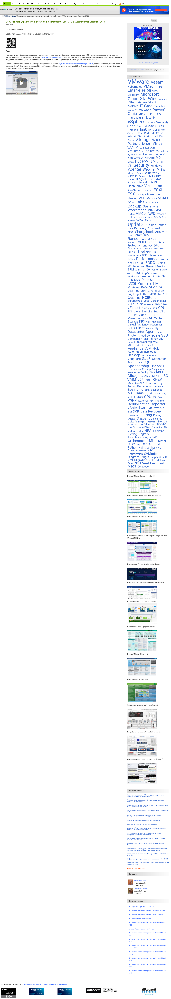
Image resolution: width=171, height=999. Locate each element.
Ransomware (139, 238)
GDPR (150, 114)
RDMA (144, 287)
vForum (155, 287)
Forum (132, 315)
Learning (134, 290)
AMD (145, 294)
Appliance (135, 348)
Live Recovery (137, 228)
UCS (140, 397)
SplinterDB (158, 276)
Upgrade (144, 434)
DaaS (140, 393)
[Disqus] (65, 121)
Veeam (40, 4)
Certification (145, 217)
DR (150, 318)
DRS (130, 280)
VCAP (153, 437)
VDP (140, 379)
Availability (152, 328)
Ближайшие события (136, 70)
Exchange (156, 389)
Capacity (157, 427)
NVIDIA (156, 140)
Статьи (14, 4)
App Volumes (150, 273)
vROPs (137, 311)
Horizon (144, 252)
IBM (153, 161)
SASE (156, 252)
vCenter (134, 169)
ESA (144, 444)
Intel (130, 235)
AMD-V (146, 427)
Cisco (140, 126)
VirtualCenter (135, 431)
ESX (131, 194)
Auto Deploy (141, 372)
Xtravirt (133, 182)
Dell (148, 143)
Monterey (133, 287)
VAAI (145, 463)
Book (159, 332)
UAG (150, 290)
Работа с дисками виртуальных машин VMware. (143, 824)
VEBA (136, 273)
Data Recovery (151, 411)
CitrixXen (147, 190)
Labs (140, 202)
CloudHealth (155, 228)
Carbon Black (159, 300)
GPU (147, 397)
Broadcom (133, 94)
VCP (164, 232)
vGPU (130, 372)
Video (142, 315)
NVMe (158, 217)
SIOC (131, 444)
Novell (143, 182)
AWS (131, 263)
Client (140, 328)
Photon (133, 335)
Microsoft (63, 4)
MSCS (132, 466)
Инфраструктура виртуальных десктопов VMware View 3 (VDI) (147, 859)
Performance (147, 259)
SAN (137, 280)
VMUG (142, 242)
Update (135, 224)
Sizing (147, 415)
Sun (152, 179)
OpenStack (146, 308)
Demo (141, 386)
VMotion (131, 419)
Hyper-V (141, 161)
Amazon (138, 158)
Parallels (133, 130)
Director (161, 441)
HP (149, 130)
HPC (150, 450)
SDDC (150, 262)
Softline (143, 154)
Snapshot (144, 418)
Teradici (159, 106)
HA (155, 283)
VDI (159, 158)
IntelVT (153, 182)
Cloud (133, 98)
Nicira (131, 179)
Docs (146, 300)
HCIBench (150, 297)
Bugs (138, 444)
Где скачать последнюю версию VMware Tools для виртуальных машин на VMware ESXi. (144, 833)
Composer (143, 466)
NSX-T (163, 294)
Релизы (93, 4)
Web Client (161, 304)
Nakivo (133, 106)
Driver (131, 450)
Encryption (158, 338)
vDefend (131, 221)
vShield (134, 408)
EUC (141, 248)
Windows (156, 165)
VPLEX (132, 397)
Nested (131, 342)
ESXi (157, 189)
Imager (146, 276)
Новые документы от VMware (140, 919)
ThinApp (141, 194)
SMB (152, 372)
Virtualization (145, 147)
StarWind (48, 4)
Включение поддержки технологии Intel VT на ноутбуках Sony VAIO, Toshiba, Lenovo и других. (147, 805)
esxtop (131, 214)
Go (150, 408)
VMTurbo (134, 151)
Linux (131, 161)
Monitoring (160, 393)
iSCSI (132, 283)
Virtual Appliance (138, 324)
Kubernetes (135, 86)
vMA (130, 383)
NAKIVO (163, 99)
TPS (148, 175)
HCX (148, 202)
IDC (147, 179)
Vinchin (152, 102)
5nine (158, 114)
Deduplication (138, 404)
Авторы (114, 4)
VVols (145, 318)
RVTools (151, 122)
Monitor (151, 422)
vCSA (153, 294)
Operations (150, 206)
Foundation (141, 451)
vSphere (136, 122)
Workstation (137, 210)
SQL (147, 362)
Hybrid (149, 393)
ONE (145, 246)
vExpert (134, 308)
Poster (161, 397)
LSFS (131, 328)
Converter (152, 269)
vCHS (148, 387)
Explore (156, 202)
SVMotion (151, 454)
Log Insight (134, 294)
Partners (144, 283)
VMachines (153, 86)
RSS (122, 4)
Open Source (150, 280)
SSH (138, 463)
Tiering (132, 434)
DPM (155, 460)
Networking (156, 255)
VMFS (156, 130)
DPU (156, 245)
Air (149, 460)
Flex (162, 460)
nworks (158, 408)
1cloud (149, 136)
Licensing (151, 383)
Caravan (132, 175)
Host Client (159, 249)
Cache (158, 318)
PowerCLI (160, 110)
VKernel (131, 173)
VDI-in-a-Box (156, 400)
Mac (131, 463)
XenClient (146, 376)
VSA (155, 342)
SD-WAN (151, 266)
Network (132, 242)
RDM (159, 372)
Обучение (146, 304)
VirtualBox (162, 151)
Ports (162, 225)
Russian (150, 225)
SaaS (146, 358)
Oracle (138, 133)
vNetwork (133, 345)
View (161, 169)
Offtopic (152, 90)
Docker (131, 140)
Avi (158, 210)
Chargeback (144, 232)
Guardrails (151, 447)
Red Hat (149, 133)
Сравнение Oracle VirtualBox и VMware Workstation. (144, 820)
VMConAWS (145, 214)
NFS (147, 430)
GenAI (132, 252)
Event (131, 362)
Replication (151, 351)
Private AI (161, 214)
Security (141, 165)
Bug (155, 311)
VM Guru (7, 16)
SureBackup (135, 300)
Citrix (70, 4)
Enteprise (142, 422)
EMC (150, 154)
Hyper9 (156, 175)
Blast (146, 338)
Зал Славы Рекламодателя (148, 63)
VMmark (133, 217)
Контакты (107, 4)
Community (141, 235)
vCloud (133, 304)
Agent (150, 331)
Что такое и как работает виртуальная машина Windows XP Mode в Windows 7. (147, 844)
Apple (142, 176)
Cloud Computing (149, 335)
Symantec (77, 4)
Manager (156, 321)
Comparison (135, 338)
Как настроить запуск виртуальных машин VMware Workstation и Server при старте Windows (144, 816)
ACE (143, 408)
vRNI (143, 290)
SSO (144, 345)
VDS (130, 460)
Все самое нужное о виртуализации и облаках (36, 9)
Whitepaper (136, 266)
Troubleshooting (138, 437)
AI (166, 217)
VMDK (151, 345)
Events (140, 173)
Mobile (161, 266)
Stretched (155, 239)
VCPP (152, 242)
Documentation (134, 415)
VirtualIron (153, 186)
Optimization (135, 454)
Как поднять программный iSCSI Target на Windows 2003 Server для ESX (148, 854)
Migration (140, 460)
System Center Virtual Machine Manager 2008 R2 (76, 64)
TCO (130, 427)
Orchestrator (138, 441)
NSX (131, 232)
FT (165, 366)
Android (154, 444)
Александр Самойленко (32, 984)
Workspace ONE (137, 255)
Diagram (133, 457)
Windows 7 (152, 173)
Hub (141, 447)
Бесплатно (135, 389)
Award (139, 383)
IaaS (143, 130)
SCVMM (161, 424)
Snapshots (158, 369)
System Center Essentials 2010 (51, 57)
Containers (134, 369)
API (136, 263)
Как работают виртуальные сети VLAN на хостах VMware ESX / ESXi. (148, 811)
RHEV (157, 379)
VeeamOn (139, 136)
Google (160, 162)
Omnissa (133, 248)
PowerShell (156, 324)
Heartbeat (157, 463)
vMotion (132, 198)
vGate (149, 126)
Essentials (132, 424)
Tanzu (148, 220)
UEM (154, 308)
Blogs (140, 179)
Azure (159, 133)
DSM (131, 202)
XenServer (135, 190)
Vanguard (134, 359)
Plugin (145, 457)
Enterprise (136, 90)
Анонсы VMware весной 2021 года (141, 929)
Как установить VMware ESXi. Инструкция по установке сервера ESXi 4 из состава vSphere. (145, 795)
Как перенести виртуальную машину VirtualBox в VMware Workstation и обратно (146, 839)
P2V (158, 194)
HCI (143, 270)
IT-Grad (146, 106)
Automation (135, 351)
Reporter (158, 404)
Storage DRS (136, 321)
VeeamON (133, 110)
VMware (34, 4)
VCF (142, 198)
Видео (99, 4)
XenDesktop (144, 342)
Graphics (134, 298)
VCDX (139, 220)
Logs (161, 383)
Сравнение (135, 186)
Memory (152, 198)
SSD (164, 335)
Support (159, 290)
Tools (131, 259)
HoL (156, 348)
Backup (134, 206)
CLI (159, 448)
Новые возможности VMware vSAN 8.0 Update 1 (146, 915)
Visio (148, 322)
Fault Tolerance (149, 355)
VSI (130, 165)
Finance (156, 366)
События (86, 4)
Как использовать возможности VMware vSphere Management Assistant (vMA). (148, 863)
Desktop (134, 355)
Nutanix (150, 117)
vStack (55, 4)
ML (151, 440)
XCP (136, 411)
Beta (147, 389)
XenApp (146, 369)
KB (165, 427)
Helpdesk (155, 457)
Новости (7, 4)
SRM (131, 269)
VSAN (142, 114)
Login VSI (160, 154)
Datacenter (136, 332)
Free (139, 362)
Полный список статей (135, 868)
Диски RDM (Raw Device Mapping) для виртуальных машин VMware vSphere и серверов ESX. (146, 828)
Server (132, 386)
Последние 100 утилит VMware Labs (142, 907)
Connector (159, 359)
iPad (130, 412)
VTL (162, 311)
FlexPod (157, 418)
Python (132, 447)
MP (154, 376)
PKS (130, 311)
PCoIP (148, 380)
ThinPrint (158, 431)
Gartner (142, 102)
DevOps (158, 136)
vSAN (163, 198)
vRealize (148, 151)
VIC (165, 457)
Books (151, 194)
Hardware (135, 117)
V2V (150, 245)
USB (142, 263)
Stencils (147, 311)
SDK (154, 397)
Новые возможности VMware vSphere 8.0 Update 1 (147, 911)
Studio (137, 427)
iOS (160, 376)
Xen (130, 157)
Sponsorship (138, 366)
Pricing (157, 415)
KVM (130, 136)
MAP (131, 393)
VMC (158, 179)
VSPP (132, 400)
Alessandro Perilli (140, 881)
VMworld (145, 110)
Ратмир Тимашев (140, 889)
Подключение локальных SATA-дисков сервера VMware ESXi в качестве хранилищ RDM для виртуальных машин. (147, 849)
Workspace (134, 276)
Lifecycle (164, 259)
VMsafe (132, 421)
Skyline (148, 248)
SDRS (159, 126)
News (14, 16)
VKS (151, 210)
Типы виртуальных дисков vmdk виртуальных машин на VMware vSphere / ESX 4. (145, 800)
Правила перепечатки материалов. (55, 984)
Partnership (136, 144)
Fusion (160, 263)
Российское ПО (24, 4)
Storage (143, 139)
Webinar (149, 169)
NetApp (150, 157)
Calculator (158, 386)
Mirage (133, 375)
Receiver (143, 400)
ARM (137, 269)
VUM (148, 348)
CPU (161, 308)
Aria (158, 232)
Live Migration (147, 424)
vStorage (161, 421)
